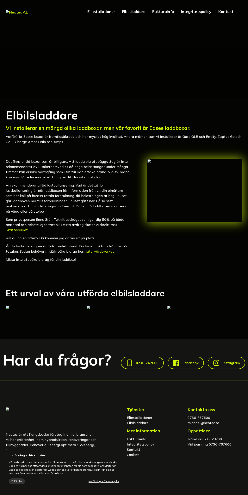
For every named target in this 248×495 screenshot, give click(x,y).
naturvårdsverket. (100, 251)
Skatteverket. (17, 230)
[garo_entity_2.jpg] (124, 307)
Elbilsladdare (133, 11)
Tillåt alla (17, 481)
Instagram (231, 363)
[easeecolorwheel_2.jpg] (43, 307)
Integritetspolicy (196, 11)
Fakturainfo (163, 11)
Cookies (133, 454)
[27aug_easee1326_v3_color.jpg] (204, 307)
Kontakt (225, 11)
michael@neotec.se (203, 423)
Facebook (191, 363)
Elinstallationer (101, 11)
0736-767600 (147, 363)
